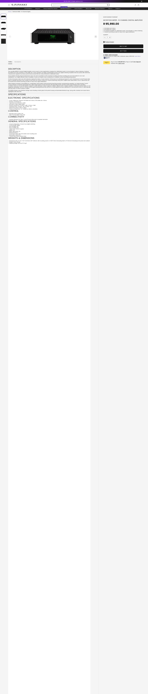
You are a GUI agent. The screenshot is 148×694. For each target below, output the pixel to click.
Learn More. (138, 56)
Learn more (121, 63)
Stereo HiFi (88, 8)
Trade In (118, 8)
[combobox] (80, 4)
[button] (9, 5)
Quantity (105, 34)
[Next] (95, 36)
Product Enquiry (109, 42)
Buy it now (123, 51)
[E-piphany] (19, 4)
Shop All (37, 8)
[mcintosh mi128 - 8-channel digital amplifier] (53, 36)
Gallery (10, 62)
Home (9, 11)
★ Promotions (28, 8)
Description (17, 62)
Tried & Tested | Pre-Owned (50, 8)
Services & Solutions (65, 8)
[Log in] (135, 5)
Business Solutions (99, 8)
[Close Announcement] (141, 1)
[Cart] (138, 5)
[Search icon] (107, 4)
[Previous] (10, 36)
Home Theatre (78, 8)
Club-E (110, 8)
